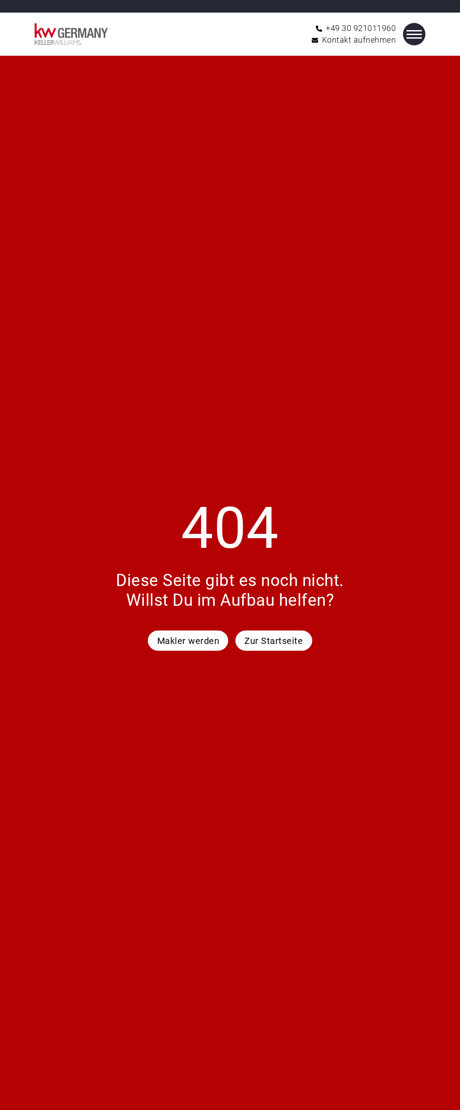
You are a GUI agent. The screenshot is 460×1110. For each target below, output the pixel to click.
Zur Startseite (273, 640)
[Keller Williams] (71, 34)
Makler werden (188, 640)
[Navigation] (414, 34)
